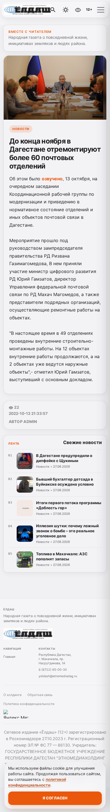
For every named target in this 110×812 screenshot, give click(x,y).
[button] (100, 9)
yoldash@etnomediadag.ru (58, 676)
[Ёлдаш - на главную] (27, 10)
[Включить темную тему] (65, 9)
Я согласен (55, 798)
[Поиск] (53, 9)
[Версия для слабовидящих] (78, 10)
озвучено (52, 178)
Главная (9, 657)
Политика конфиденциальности (28, 704)
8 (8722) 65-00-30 (53, 670)
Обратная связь (39, 695)
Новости (20, 129)
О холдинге (12, 695)
